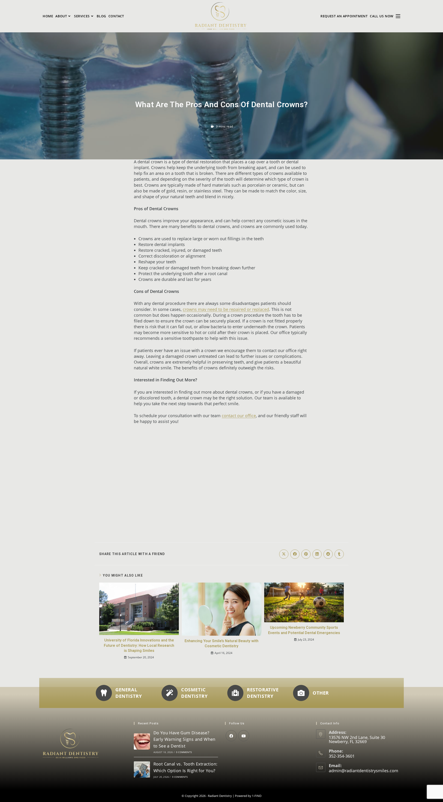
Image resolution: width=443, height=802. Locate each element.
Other (321, 693)
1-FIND (256, 796)
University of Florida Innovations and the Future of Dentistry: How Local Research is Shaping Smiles (139, 645)
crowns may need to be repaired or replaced (226, 309)
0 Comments (184, 752)
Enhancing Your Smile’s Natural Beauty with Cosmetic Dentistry (221, 643)
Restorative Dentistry (263, 693)
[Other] (301, 693)
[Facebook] (231, 735)
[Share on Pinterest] (306, 554)
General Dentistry (128, 693)
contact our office (239, 415)
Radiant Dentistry (220, 796)
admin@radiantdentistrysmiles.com (363, 770)
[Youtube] (243, 735)
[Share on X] (283, 554)
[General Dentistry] (104, 693)
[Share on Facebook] (294, 554)
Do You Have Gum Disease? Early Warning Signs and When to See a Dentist (184, 739)
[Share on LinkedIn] (317, 554)
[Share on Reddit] (328, 554)
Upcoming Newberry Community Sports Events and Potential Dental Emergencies (304, 630)
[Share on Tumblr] (339, 554)
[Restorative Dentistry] (235, 693)
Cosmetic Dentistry (194, 693)
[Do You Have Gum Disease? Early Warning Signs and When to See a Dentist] (142, 741)
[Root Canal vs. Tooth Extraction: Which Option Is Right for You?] (142, 769)
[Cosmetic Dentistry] (170, 693)
